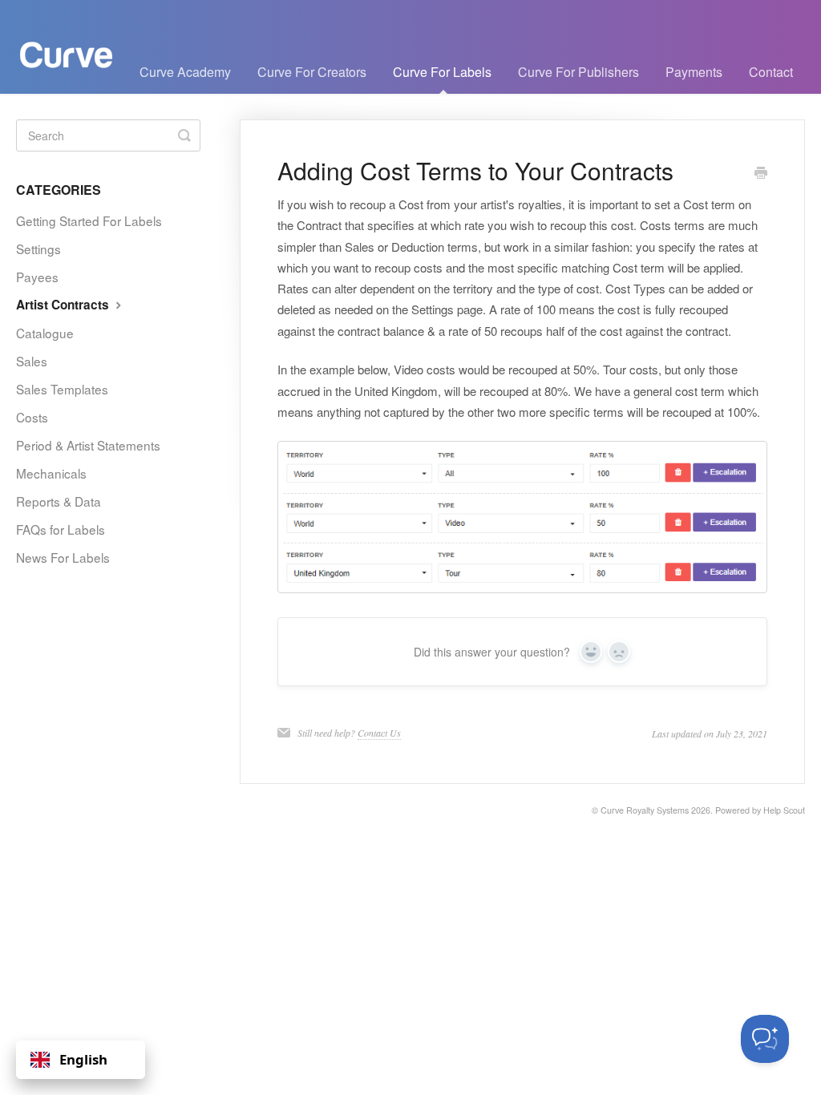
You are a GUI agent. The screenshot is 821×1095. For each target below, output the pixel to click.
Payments (693, 72)
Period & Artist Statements (88, 445)
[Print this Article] (760, 173)
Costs (32, 417)
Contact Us (379, 732)
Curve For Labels (442, 72)
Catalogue (45, 332)
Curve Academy (185, 72)
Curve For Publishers (578, 72)
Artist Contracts (64, 304)
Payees (37, 276)
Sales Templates (62, 389)
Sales (31, 361)
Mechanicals (51, 473)
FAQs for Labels (60, 529)
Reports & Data (58, 501)
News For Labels (63, 557)
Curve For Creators (311, 72)
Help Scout (784, 810)
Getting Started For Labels (89, 220)
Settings (38, 248)
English (83, 1059)
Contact (771, 72)
